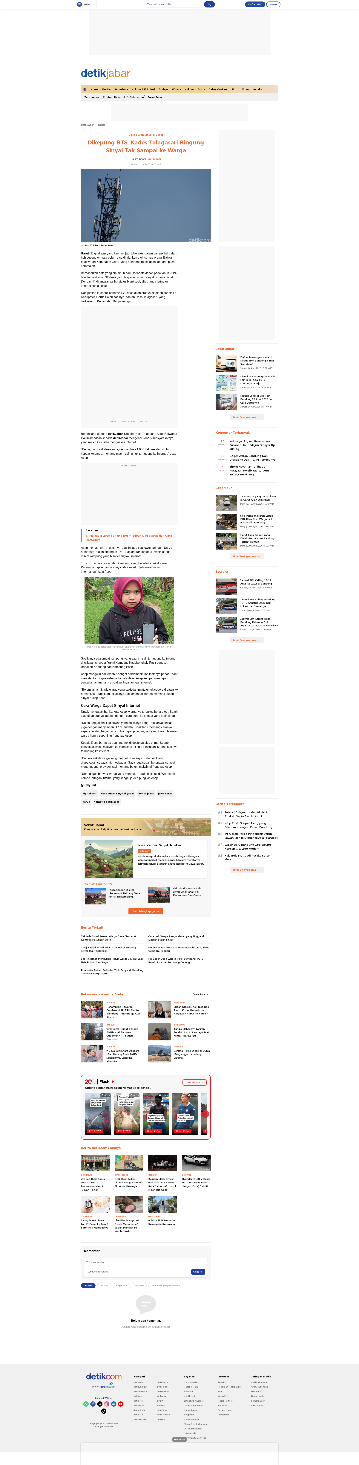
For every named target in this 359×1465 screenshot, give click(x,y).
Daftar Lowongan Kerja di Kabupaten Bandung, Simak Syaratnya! (257, 360)
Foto (235, 89)
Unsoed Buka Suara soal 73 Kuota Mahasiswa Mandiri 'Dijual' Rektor (93, 1184)
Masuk (273, 4)
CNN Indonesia (259, 1382)
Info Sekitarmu (134, 97)
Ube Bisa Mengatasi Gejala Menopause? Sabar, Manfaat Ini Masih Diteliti (127, 1226)
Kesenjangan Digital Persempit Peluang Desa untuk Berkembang (124, 893)
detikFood (162, 1386)
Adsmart (188, 1391)
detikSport (139, 1405)
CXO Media (257, 1405)
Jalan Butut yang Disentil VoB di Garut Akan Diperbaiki (258, 498)
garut (86, 801)
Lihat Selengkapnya (144, 911)
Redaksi (222, 1382)
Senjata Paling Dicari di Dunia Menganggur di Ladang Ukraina (192, 1054)
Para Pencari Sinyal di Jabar (159, 845)
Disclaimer (223, 1414)
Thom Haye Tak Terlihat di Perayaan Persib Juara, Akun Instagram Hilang (249, 470)
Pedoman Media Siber (229, 1386)
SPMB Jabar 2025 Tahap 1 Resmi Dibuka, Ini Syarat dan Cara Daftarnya (129, 537)
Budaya (163, 89)
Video (246, 89)
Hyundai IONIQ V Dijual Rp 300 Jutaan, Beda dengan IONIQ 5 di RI (196, 1182)
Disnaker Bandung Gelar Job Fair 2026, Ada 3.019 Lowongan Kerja (257, 380)
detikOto (138, 1414)
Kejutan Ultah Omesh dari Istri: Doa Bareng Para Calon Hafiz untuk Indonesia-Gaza (162, 1184)
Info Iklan (222, 1405)
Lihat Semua (193, 1082)
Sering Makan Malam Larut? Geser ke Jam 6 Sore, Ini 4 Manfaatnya (94, 1224)
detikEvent (189, 1396)
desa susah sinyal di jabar (117, 793)
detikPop (161, 1419)
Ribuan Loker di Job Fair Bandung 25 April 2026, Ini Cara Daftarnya (256, 399)
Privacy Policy (225, 1410)
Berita (106, 89)
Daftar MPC (255, 4)
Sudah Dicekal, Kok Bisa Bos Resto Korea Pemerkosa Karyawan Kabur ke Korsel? (191, 1010)
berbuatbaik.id (192, 1382)
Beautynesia (257, 1396)
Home (95, 89)
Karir (220, 1391)
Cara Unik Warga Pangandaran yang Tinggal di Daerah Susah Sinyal (176, 938)
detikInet (138, 1396)
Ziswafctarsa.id (192, 1419)
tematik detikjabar (106, 801)
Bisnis (201, 89)
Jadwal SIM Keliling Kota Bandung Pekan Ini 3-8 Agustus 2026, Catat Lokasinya (259, 622)
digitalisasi (89, 793)
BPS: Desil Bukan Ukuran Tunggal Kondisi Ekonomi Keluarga (129, 1182)
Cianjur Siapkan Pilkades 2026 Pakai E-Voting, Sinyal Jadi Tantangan (108, 949)
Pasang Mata (191, 1386)
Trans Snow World (193, 1405)
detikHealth (163, 1391)
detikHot (138, 1401)
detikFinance (140, 1391)
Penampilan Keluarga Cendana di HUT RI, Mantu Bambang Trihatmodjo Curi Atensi (123, 1012)
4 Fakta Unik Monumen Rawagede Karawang (162, 1222)
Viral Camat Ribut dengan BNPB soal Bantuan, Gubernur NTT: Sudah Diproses (122, 1034)
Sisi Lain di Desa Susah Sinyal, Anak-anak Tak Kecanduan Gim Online (187, 892)
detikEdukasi (140, 1386)
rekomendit (190, 1433)
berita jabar (146, 793)
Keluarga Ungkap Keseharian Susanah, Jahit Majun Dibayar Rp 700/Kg (252, 445)
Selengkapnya (200, 994)
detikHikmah (163, 1414)
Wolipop (161, 1396)
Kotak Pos (223, 1396)
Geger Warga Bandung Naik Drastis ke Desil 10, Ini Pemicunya (252, 458)
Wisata (176, 89)
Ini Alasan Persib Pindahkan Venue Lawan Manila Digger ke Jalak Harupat (251, 836)
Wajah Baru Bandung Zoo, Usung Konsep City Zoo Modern (248, 846)
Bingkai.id (189, 1414)
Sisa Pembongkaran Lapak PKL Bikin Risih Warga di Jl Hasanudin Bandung (256, 519)
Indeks (257, 89)
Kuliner (189, 89)
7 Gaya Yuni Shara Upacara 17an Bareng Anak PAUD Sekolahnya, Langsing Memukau (122, 1056)
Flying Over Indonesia (195, 1424)
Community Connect (195, 1438)
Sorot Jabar (155, 97)
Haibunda (256, 1391)
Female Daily (258, 1401)
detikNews (139, 1382)
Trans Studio (190, 1410)
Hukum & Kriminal (143, 89)
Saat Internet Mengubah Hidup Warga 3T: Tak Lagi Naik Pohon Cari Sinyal (112, 960)
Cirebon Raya (111, 97)
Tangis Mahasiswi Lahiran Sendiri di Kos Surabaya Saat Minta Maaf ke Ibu (191, 1032)
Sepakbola (121, 89)
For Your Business (193, 1428)
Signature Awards (193, 1401)
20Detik (161, 1405)
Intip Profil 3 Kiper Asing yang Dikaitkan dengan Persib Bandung (248, 825)
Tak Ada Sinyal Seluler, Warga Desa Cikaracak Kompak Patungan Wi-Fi (108, 938)
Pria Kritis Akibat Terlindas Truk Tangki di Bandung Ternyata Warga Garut (112, 972)
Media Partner (225, 1401)
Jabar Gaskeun (218, 89)
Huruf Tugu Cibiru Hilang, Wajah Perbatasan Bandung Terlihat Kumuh (257, 538)
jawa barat (165, 793)
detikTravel (162, 1382)
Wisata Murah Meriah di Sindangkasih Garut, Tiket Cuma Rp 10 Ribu (178, 949)
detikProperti (140, 1419)
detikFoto (162, 1410)
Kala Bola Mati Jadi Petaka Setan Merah (247, 857)
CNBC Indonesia (259, 1386)
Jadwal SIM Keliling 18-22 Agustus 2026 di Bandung (256, 582)
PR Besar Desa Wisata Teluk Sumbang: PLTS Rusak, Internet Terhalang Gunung (175, 960)
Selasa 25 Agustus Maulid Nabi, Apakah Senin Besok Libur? (246, 814)
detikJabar (87, 124)
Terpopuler (91, 97)
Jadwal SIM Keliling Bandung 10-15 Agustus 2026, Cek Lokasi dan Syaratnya (257, 603)
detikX (160, 1401)
